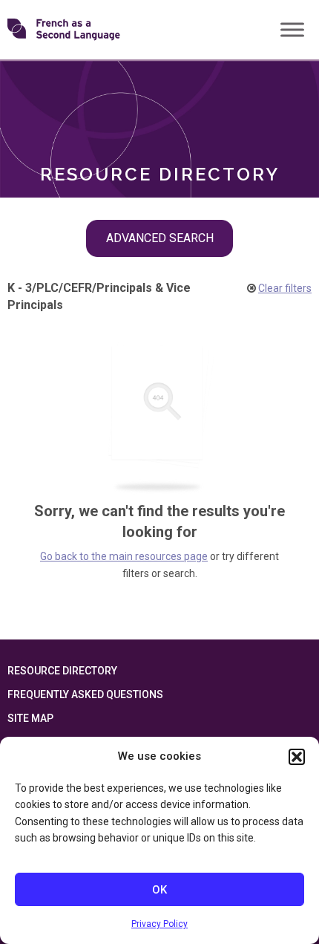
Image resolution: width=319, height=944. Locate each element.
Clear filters (285, 288)
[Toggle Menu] (292, 29)
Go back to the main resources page (124, 556)
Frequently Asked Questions (85, 694)
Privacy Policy (159, 924)
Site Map (30, 718)
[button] (296, 756)
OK (159, 889)
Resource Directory (62, 671)
